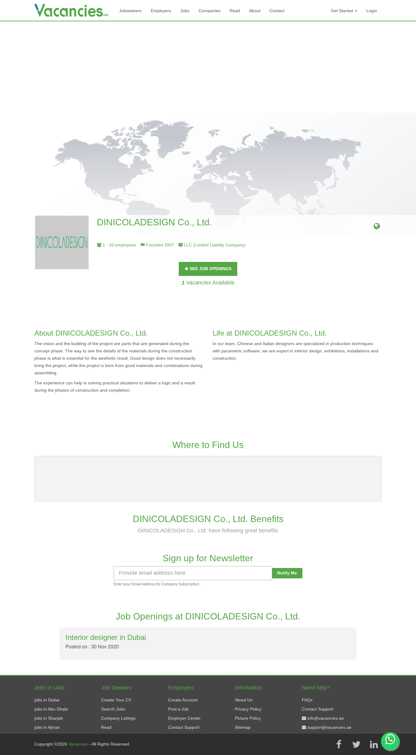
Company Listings (118, 718)
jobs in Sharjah (48, 718)
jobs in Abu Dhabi (51, 709)
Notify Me (287, 572)
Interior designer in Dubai (105, 637)
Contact (277, 10)
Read (235, 10)
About (254, 10)
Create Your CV (116, 699)
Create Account (183, 699)
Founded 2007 (159, 244)
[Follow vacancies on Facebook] (338, 744)
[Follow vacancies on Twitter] (356, 744)
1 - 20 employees (118, 244)
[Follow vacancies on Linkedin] (374, 744)
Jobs (184, 10)
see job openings (210, 268)
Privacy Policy (248, 709)
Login (371, 10)
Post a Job (178, 709)
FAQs (307, 699)
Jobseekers (130, 10)
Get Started (342, 10)
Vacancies (78, 744)
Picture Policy (248, 718)
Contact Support (183, 727)
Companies (209, 10)
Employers (161, 10)
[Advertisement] (208, 67)
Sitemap (243, 727)
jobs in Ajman (47, 727)
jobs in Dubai (46, 699)
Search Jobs (113, 709)
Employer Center (184, 718)
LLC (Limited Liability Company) (214, 244)
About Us (243, 699)
